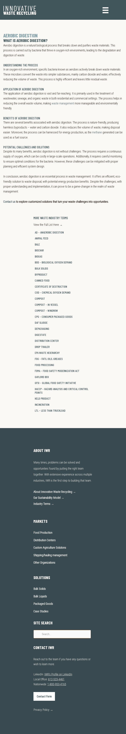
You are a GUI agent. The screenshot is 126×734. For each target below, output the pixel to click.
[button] (44, 696)
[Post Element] (63, 232)
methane (97, 132)
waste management (63, 103)
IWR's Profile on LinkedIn (58, 674)
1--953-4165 (56, 684)
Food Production (42, 532)
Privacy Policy (43, 709)
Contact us (9, 201)
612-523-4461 (56, 679)
